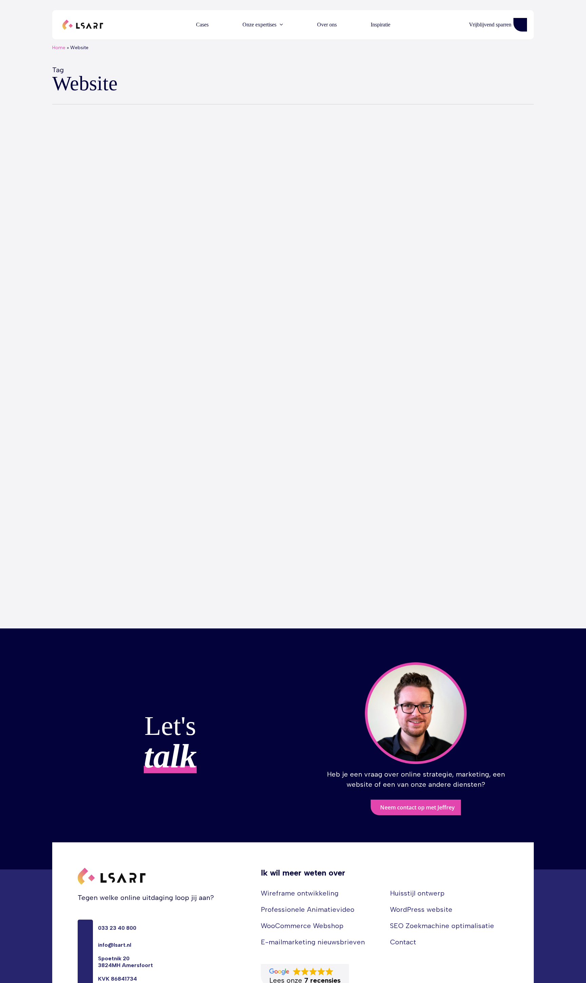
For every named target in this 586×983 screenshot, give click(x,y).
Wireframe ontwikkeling (299, 893)
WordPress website (421, 909)
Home (58, 48)
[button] (416, 807)
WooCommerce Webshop (302, 926)
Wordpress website (159, 588)
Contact (403, 942)
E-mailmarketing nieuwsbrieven (313, 942)
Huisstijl (71, 588)
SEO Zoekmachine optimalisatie (442, 926)
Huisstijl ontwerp (417, 893)
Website (123, 588)
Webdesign (97, 588)
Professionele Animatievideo (307, 909)
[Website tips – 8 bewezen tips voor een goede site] (171, 393)
